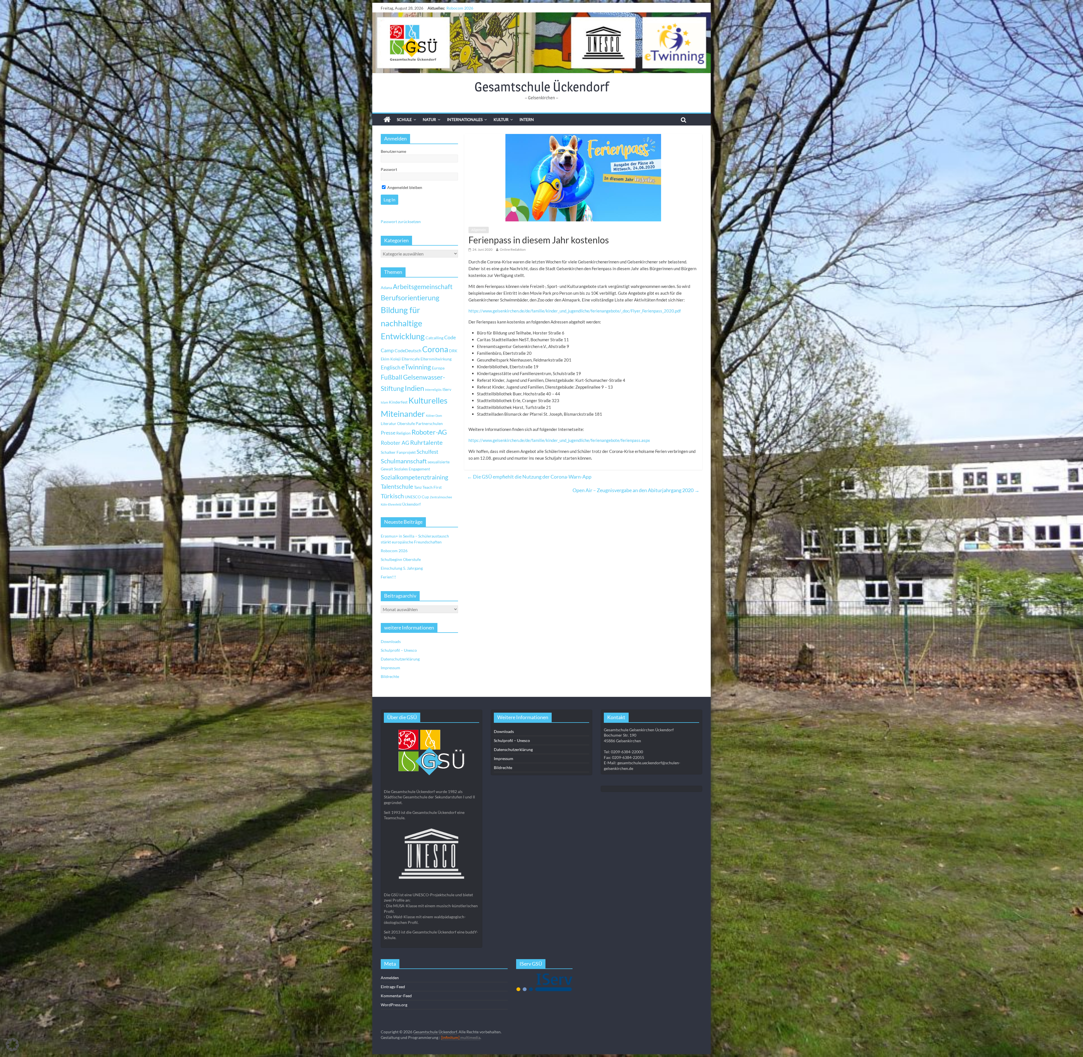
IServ (447, 389)
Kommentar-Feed (396, 995)
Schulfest (427, 451)
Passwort (389, 169)
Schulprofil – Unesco (399, 650)
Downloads (391, 641)
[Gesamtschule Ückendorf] (541, 42)
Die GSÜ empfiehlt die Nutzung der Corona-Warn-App (529, 477)
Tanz (418, 487)
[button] (12, 1044)
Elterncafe (411, 358)
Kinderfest (398, 402)
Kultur (501, 119)
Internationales (465, 119)
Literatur (388, 423)
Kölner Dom (434, 415)
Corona (435, 349)
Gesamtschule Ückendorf (541, 86)
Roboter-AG (429, 432)
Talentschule (397, 486)
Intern (527, 119)
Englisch (390, 367)
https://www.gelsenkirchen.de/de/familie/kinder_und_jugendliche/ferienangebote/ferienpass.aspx (559, 440)
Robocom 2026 (394, 550)
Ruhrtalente (426, 442)
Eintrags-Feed (393, 986)
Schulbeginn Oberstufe (401, 559)
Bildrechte (390, 676)
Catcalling (434, 337)
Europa (438, 367)
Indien (414, 388)
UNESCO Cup (417, 496)
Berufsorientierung (410, 297)
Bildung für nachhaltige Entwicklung (403, 323)
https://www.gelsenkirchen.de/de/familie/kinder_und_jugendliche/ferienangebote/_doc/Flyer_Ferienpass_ (566, 310)
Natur (429, 119)
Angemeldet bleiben (404, 187)
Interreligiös (433, 389)
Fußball (391, 377)
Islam (384, 402)
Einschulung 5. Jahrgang (402, 568)
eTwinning (416, 367)
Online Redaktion (513, 249)
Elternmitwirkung (436, 358)
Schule (404, 119)
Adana (386, 287)
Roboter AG (395, 442)
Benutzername (393, 151)
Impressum (390, 667)
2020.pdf (672, 310)
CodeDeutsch (408, 350)
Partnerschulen (429, 423)
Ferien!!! (454, 8)
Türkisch (392, 496)
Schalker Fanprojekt (398, 452)
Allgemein (478, 230)
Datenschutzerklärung (400, 659)
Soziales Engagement (412, 468)
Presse (388, 433)
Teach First (432, 487)
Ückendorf (411, 504)
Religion (403, 433)
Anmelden (390, 977)
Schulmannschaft (404, 461)
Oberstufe (406, 423)
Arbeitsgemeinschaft (423, 286)
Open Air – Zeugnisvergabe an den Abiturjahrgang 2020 (636, 490)
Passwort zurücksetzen (401, 221)
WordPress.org (394, 1004)
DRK (453, 350)
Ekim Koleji (391, 358)
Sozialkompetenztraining (414, 477)
